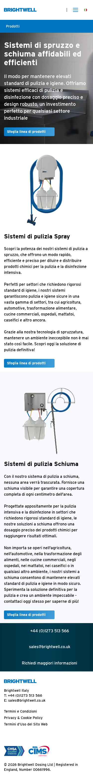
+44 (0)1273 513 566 (25, 695)
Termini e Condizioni (20, 711)
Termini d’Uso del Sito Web (26, 724)
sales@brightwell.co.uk (26, 700)
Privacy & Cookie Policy (23, 718)
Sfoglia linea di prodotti (26, 132)
